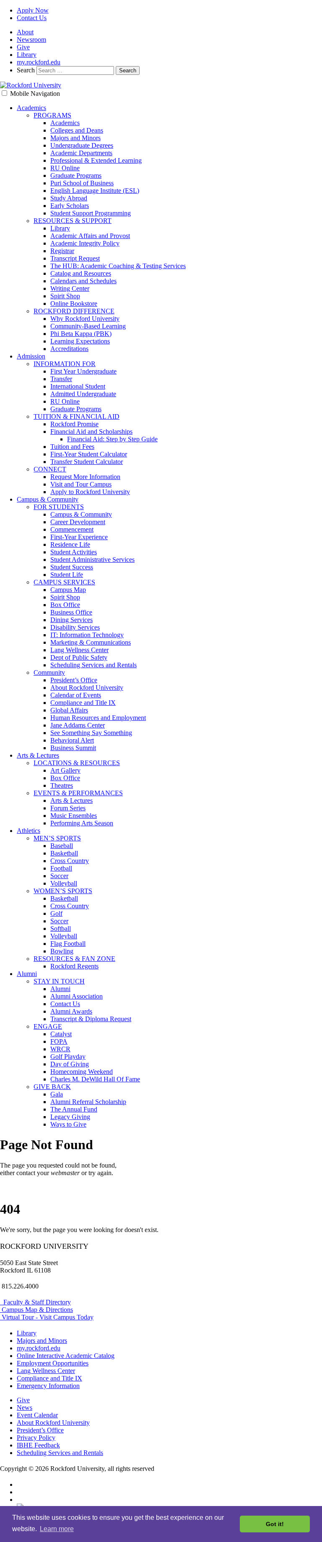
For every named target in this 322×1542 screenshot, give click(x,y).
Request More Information (85, 476)
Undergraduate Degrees (81, 145)
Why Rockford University (84, 318)
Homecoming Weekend (81, 1071)
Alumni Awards (71, 1011)
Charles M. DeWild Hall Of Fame (95, 1079)
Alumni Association (76, 996)
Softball (60, 928)
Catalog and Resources (80, 273)
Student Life (66, 574)
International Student (77, 386)
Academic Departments (81, 152)
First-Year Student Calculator (88, 454)
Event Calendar (37, 1415)
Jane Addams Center (77, 725)
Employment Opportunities (52, 1363)
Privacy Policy (36, 1437)
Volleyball (63, 883)
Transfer (61, 378)
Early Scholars (69, 205)
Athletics (28, 830)
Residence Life (70, 544)
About (25, 32)
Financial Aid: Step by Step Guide (112, 439)
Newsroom (31, 39)
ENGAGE (48, 1026)
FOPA (59, 1041)
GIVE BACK (52, 1086)
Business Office (71, 612)
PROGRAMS (52, 115)
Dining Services (71, 619)
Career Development (77, 521)
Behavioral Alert (72, 740)
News (24, 1407)
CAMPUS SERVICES (64, 582)
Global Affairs (69, 710)
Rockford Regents (74, 966)
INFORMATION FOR (65, 363)
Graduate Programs (75, 175)
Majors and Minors (75, 137)
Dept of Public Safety (78, 657)
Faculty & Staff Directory (35, 1302)
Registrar (62, 250)
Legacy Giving (70, 1116)
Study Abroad (68, 198)
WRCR (60, 1049)
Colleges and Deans (76, 130)
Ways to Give (68, 1124)
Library (26, 54)
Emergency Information (48, 1385)
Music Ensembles (73, 815)
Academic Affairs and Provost (90, 235)
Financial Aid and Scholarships (91, 431)
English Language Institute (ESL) (94, 190)
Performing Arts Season (81, 823)
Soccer (59, 875)
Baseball (61, 845)
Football (61, 868)
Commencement (71, 529)
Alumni (27, 973)
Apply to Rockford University (90, 491)
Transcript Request (75, 258)
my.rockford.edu (38, 62)
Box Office (65, 604)
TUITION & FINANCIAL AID (76, 416)
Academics (31, 107)
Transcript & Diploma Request (90, 1018)
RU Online (65, 168)
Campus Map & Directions (36, 1309)
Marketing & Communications (90, 642)
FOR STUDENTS (59, 506)
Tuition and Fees (72, 446)
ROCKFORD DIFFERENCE (74, 311)
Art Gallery (65, 770)
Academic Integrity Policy (84, 243)
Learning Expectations (80, 341)
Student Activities (73, 552)
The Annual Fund (73, 1109)
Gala (56, 1094)
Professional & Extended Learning (96, 160)
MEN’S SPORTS (57, 838)
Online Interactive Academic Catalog (65, 1355)
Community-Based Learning (88, 326)
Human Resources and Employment (98, 717)
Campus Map (68, 589)
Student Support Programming (90, 213)
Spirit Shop (65, 296)
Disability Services (75, 627)
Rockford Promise (74, 424)
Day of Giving (69, 1064)
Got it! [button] (275, 1524)
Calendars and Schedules (83, 280)
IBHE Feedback (38, 1445)
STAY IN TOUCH (59, 981)
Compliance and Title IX (83, 702)
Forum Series (68, 808)
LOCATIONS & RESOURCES (77, 762)
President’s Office (73, 680)
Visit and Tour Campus (81, 484)
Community (49, 672)
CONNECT (50, 469)
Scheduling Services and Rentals (93, 665)
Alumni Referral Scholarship (88, 1101)
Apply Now (33, 10)
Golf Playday (68, 1056)
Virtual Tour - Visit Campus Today (46, 1317)
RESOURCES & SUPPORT (73, 220)
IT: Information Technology (87, 634)
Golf (56, 913)
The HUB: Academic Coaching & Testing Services (118, 265)
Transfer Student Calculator (86, 461)
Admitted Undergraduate (83, 393)
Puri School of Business (82, 183)
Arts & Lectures (38, 755)
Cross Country (69, 860)
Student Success (71, 567)
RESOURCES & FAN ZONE (74, 958)
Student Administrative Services (92, 559)
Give (23, 47)
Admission (31, 356)
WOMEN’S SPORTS (63, 890)
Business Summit (73, 747)
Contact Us (32, 17)
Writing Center (69, 288)
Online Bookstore (73, 303)
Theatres (61, 785)
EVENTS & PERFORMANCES (78, 793)
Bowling (61, 951)
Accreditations (69, 348)
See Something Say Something (91, 732)
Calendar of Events (75, 695)
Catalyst (61, 1033)
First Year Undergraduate (83, 371)
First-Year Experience (79, 536)
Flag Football (68, 943)
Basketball (64, 853)
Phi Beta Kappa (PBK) (81, 333)
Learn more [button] (57, 1528)
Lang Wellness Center (79, 649)
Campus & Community (47, 499)
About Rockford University (86, 687)
